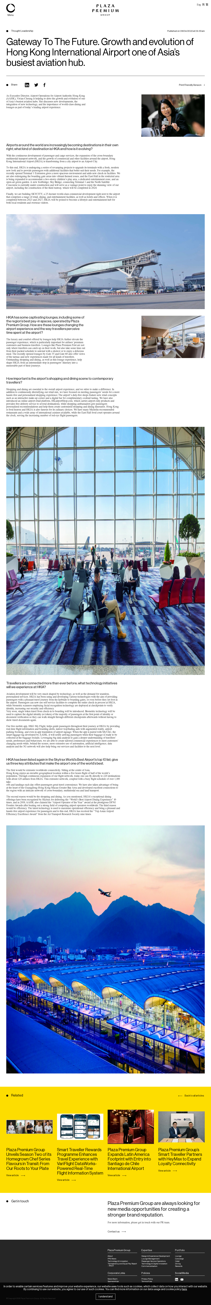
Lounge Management (150, 1259)
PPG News (112, 1259)
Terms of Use (146, 1281)
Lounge (178, 1256)
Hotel (177, 1261)
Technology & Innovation (118, 1261)
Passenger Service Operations (153, 1261)
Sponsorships (113, 1281)
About (110, 1256)
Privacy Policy (147, 1279)
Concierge (179, 1259)
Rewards (178, 1266)
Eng (199, 4)
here (184, 1289)
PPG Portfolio (21, 69)
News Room (113, 1279)
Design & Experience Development (155, 1256)
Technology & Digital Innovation (154, 1264)
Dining (178, 1264)
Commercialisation (149, 1266)
